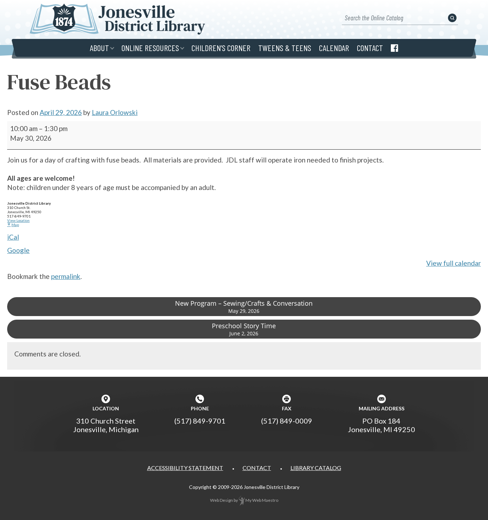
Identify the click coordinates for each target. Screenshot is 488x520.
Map (13, 224)
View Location (18, 220)
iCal (13, 237)
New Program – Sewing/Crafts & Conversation (244, 306)
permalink (65, 276)
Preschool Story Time (244, 329)
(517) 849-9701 (199, 420)
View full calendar (453, 263)
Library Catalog (315, 467)
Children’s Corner (220, 47)
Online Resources (150, 47)
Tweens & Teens (284, 47)
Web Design (221, 500)
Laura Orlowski (115, 112)
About (99, 47)
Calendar (334, 47)
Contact (370, 47)
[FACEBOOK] (394, 48)
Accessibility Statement (185, 467)
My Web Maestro (261, 500)
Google (18, 250)
